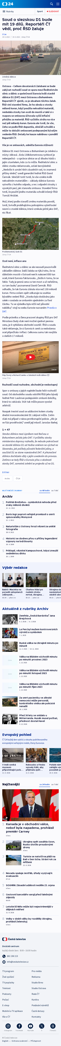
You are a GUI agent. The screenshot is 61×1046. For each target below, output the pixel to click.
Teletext (6, 988)
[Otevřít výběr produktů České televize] (58, 4)
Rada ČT (36, 993)
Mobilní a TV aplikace (12, 1011)
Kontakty (36, 1016)
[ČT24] (7, 4)
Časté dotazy (38, 1011)
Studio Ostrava (39, 988)
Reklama (36, 976)
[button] (30, 357)
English (5, 1041)
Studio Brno (37, 982)
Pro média (37, 971)
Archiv (7, 478)
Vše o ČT (6, 1016)
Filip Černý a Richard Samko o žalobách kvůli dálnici (24, 375)
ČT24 (4, 34)
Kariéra (35, 999)
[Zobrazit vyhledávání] (52, 4)
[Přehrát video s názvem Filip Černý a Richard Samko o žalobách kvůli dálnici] (30, 357)
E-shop (5, 1005)
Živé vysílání (8, 976)
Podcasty (6, 993)
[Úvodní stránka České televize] (14, 939)
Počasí (5, 999)
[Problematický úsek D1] (30, 234)
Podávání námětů (40, 1005)
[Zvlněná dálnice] (30, 58)
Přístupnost (36, 1041)
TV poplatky (8, 982)
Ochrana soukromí (20, 1041)
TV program (8, 971)
